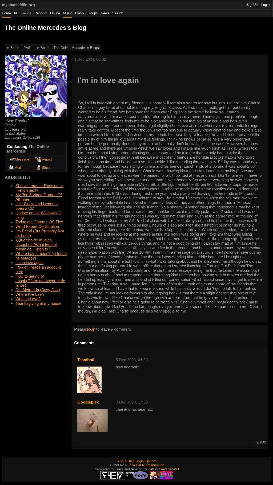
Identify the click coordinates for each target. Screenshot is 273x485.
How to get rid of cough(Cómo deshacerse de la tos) (40, 280)
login (91, 329)
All (22, 13)
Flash (79, 13)
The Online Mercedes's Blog (45, 27)
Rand (40, 13)
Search (117, 13)
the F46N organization (147, 465)
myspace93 (170, 469)
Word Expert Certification (37, 226)
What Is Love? (28, 299)
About (121, 461)
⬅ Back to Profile (19, 48)
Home (6, 13)
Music (67, 13)
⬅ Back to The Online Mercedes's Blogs (68, 48)
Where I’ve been (29, 294)
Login (265, 5)
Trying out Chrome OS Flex (39, 222)
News (105, 13)
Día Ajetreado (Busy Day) (37, 289)
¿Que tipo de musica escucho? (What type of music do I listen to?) (36, 244)
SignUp (252, 5)
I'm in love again (29, 262)
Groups (92, 13)
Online (55, 13)
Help (130, 461)
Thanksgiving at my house (38, 303)
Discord (150, 461)
